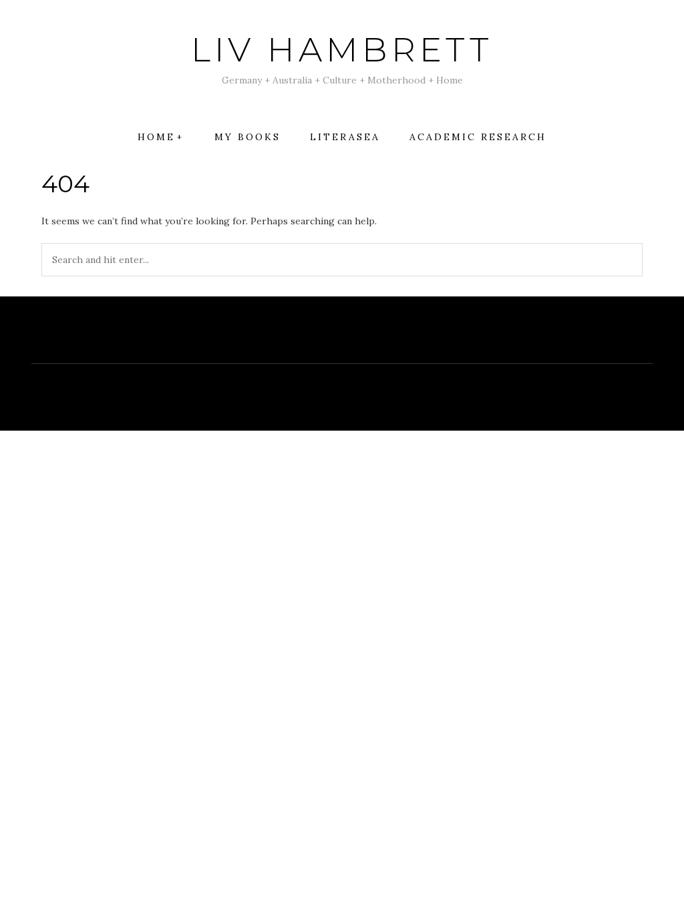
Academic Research (477, 137)
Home (156, 137)
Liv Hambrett (342, 49)
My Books (247, 137)
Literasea (345, 137)
